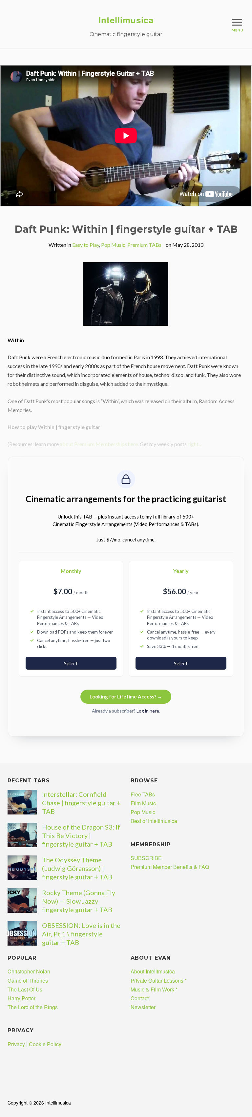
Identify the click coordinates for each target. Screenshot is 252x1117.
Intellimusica (126, 20)
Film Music (143, 803)
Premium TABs (144, 245)
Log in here (147, 711)
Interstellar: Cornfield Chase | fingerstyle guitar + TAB (81, 802)
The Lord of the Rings (33, 1007)
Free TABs (143, 794)
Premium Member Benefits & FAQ (170, 867)
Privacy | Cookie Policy (34, 1044)
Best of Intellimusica (154, 821)
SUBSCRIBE (146, 858)
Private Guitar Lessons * (159, 980)
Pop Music (113, 245)
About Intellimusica (153, 971)
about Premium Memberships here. (99, 444)
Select (71, 663)
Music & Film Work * (154, 989)
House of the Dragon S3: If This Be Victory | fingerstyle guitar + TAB (81, 835)
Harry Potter (21, 998)
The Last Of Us (25, 989)
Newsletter (143, 1007)
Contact (140, 998)
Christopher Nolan (29, 971)
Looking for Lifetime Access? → (126, 696)
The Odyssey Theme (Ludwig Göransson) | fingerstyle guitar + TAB (77, 868)
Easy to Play (85, 245)
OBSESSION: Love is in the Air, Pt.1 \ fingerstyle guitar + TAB (81, 933)
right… (195, 444)
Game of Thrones (28, 980)
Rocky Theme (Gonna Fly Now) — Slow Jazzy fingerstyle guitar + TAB (78, 901)
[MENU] (237, 22)
